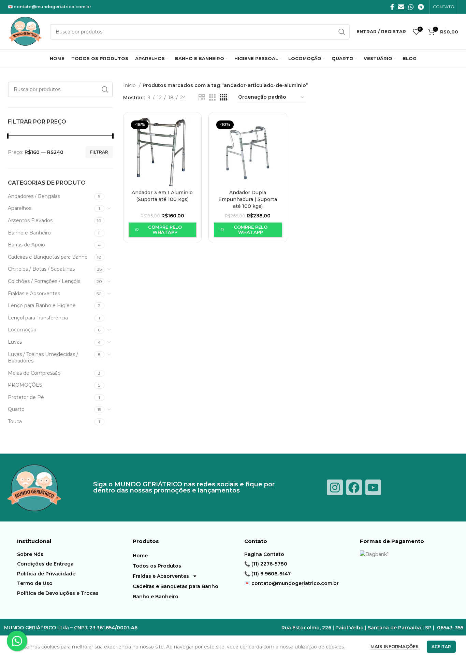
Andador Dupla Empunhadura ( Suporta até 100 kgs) (247, 199)
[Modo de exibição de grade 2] (202, 97)
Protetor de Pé (26, 397)
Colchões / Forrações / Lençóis (44, 281)
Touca (15, 421)
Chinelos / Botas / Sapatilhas (41, 269)
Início (130, 85)
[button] (17, 641)
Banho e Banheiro (29, 233)
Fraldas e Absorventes (34, 293)
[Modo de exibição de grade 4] (223, 97)
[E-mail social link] (401, 7)
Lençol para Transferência (38, 318)
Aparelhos (19, 208)
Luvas (15, 342)
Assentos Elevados (30, 220)
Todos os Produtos (157, 566)
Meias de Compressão (34, 373)
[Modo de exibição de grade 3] (212, 97)
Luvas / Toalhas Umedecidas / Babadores (43, 357)
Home (140, 556)
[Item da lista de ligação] (73, 554)
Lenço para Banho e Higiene (42, 305)
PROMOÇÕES (25, 385)
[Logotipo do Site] (25, 31)
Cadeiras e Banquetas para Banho (48, 257)
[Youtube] (373, 487)
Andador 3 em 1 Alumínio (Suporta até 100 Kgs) (162, 195)
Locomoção (22, 330)
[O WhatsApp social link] (411, 7)
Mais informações (395, 646)
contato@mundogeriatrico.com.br (52, 6)
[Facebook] (354, 487)
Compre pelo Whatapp (165, 229)
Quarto (16, 409)
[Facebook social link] (392, 7)
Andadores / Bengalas (34, 196)
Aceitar (441, 646)
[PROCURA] (105, 89)
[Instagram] (335, 487)
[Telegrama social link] (421, 7)
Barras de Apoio (26, 245)
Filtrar (99, 152)
